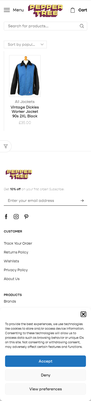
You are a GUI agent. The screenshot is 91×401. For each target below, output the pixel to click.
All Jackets (25, 101)
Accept (45, 361)
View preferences (45, 389)
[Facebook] (6, 216)
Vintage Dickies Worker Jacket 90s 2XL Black (25, 112)
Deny (45, 375)
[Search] (82, 26)
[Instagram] (16, 216)
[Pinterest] (26, 216)
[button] (83, 314)
